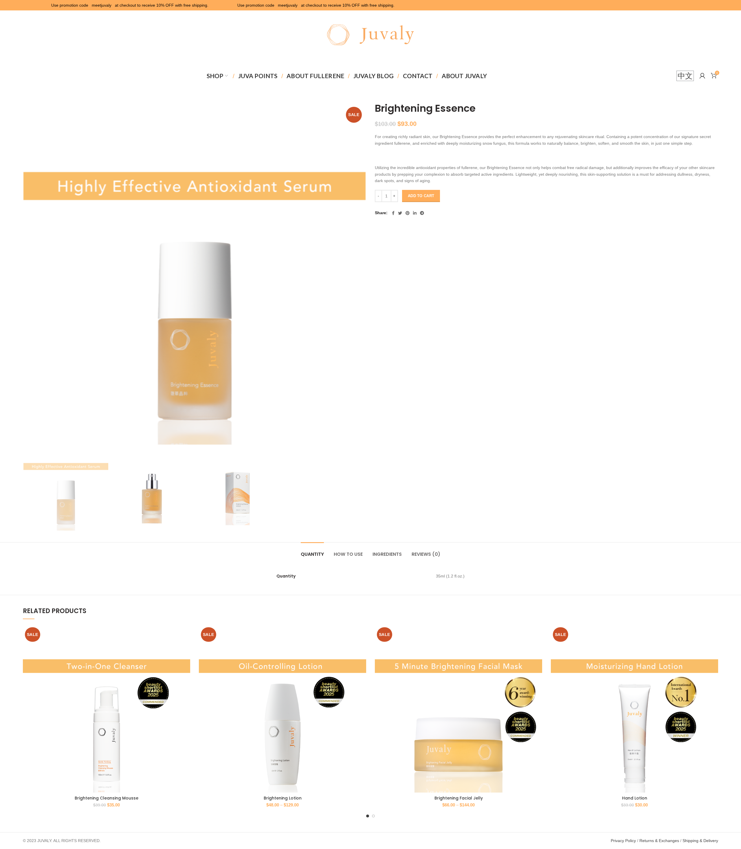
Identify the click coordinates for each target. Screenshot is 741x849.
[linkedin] (414, 213)
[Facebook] (393, 213)
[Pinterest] (407, 213)
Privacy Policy (623, 840)
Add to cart (421, 196)
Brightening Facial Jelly (458, 798)
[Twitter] (400, 213)
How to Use (348, 554)
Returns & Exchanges (659, 840)
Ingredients (387, 554)
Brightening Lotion (283, 798)
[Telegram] (422, 213)
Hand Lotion (634, 798)
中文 (685, 76)
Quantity (312, 554)
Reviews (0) (426, 554)
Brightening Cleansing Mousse (106, 798)
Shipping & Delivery (700, 840)
